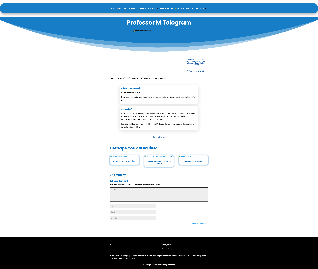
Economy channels (195, 59)
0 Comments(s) (195, 71)
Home (113, 8)
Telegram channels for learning (195, 64)
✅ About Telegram (182, 8)
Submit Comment (199, 224)
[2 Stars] (132, 78)
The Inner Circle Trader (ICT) (124, 161)
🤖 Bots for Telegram (126, 8)
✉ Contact (196, 8)
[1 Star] (126, 78)
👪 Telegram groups (164, 8)
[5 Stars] (151, 78)
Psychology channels (195, 61)
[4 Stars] (145, 78)
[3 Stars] (139, 78)
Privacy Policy (167, 245)
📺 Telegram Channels (145, 8)
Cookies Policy (167, 249)
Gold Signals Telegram (193, 161)
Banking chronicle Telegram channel (159, 162)
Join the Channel (159, 137)
